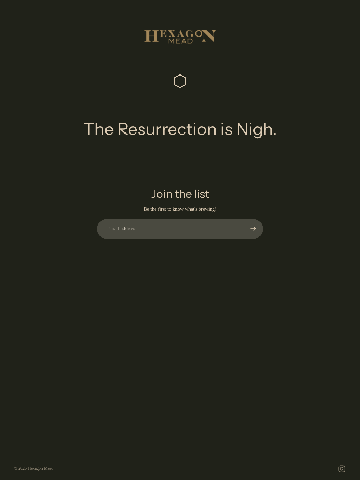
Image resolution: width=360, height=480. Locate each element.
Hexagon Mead (40, 468)
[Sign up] (253, 228)
